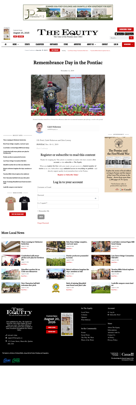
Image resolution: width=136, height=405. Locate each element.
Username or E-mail (44, 187)
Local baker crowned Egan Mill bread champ (16, 147)
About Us (90, 44)
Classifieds (40, 44)
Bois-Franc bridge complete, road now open (16, 144)
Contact (105, 44)
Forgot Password (43, 223)
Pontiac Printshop (35, 353)
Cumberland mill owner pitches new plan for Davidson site (32, 258)
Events (27, 44)
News (15, 44)
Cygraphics (45, 353)
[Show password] (96, 198)
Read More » (24, 248)
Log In (116, 44)
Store (66, 44)
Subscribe (127, 44)
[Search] (131, 37)
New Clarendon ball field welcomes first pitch (16, 178)
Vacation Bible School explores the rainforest (100, 50)
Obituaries (54, 44)
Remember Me (44, 211)
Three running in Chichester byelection (14, 140)
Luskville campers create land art (12, 187)
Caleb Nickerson (54, 127)
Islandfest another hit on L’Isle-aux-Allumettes (16, 164)
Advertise (77, 44)
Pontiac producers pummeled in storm (14, 157)
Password (41, 195)
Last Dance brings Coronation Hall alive (78, 50)
